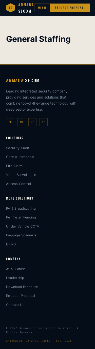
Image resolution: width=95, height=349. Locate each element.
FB (10, 122)
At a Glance (15, 269)
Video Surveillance (21, 175)
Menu (42, 8)
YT (43, 122)
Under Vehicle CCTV (23, 226)
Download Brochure (22, 287)
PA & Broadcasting (21, 208)
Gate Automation (20, 157)
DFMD (11, 244)
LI (32, 122)
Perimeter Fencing (21, 217)
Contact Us (15, 305)
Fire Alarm (14, 166)
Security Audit (17, 148)
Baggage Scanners (21, 235)
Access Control (18, 184)
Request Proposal (70, 8)
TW (21, 122)
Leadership (15, 278)
